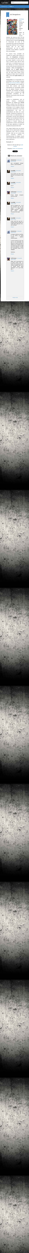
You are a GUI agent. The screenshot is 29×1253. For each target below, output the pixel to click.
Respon (12, 166)
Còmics (14, 148)
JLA (17, 148)
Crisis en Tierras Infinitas (14, 82)
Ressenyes (20, 148)
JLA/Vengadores (15, 14)
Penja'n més (15, 297)
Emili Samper (14, 191)
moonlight (13, 170)
